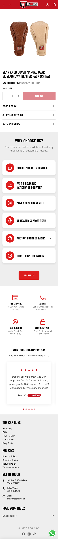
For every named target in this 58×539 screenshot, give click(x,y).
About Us (7, 428)
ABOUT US (29, 275)
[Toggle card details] (50, 168)
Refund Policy (9, 463)
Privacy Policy (9, 456)
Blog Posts (7, 443)
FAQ (4, 432)
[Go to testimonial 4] (32, 409)
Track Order (8, 436)
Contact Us (8, 439)
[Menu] (3, 4)
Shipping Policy (10, 460)
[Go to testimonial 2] (26, 409)
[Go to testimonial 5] (34, 409)
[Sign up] (53, 515)
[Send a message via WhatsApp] (52, 533)
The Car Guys (32, 528)
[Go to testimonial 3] (29, 409)
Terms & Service (10, 467)
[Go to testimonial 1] (23, 409)
